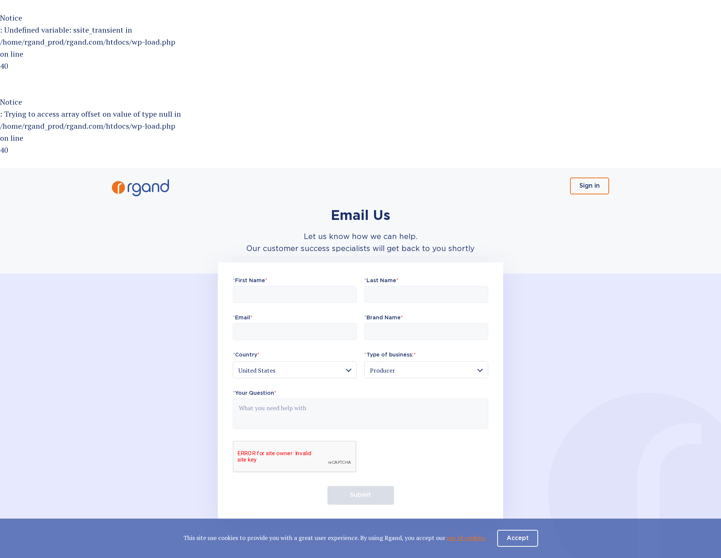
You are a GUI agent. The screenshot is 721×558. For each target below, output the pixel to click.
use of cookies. (466, 538)
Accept (518, 538)
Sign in (589, 186)
